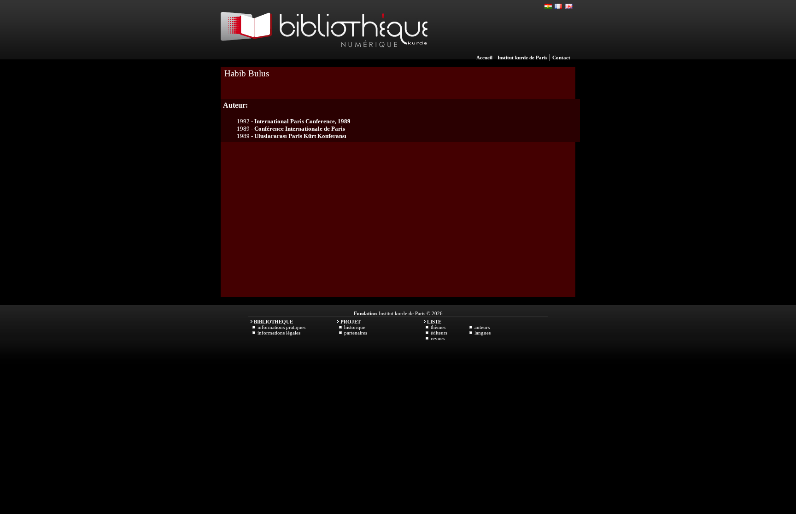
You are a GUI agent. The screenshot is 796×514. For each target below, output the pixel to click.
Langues (482, 332)
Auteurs (482, 327)
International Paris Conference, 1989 (302, 121)
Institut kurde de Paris (522, 57)
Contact (561, 57)
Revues (438, 338)
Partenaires (355, 332)
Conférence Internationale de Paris (299, 128)
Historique (354, 327)
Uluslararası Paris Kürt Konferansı (300, 136)
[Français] (559, 6)
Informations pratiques (281, 327)
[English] (569, 6)
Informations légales (279, 332)
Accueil (484, 57)
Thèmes (438, 327)
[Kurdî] (548, 6)
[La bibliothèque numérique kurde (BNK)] (324, 57)
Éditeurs (439, 332)
